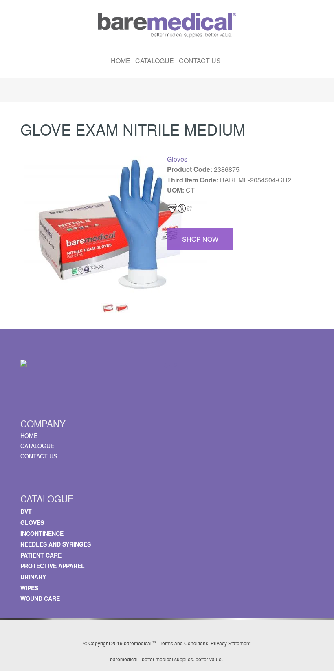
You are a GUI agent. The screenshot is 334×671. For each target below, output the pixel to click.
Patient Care (41, 555)
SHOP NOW (200, 239)
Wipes (29, 588)
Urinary (33, 577)
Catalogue (154, 60)
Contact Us (200, 60)
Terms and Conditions (184, 643)
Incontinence (42, 533)
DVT (26, 511)
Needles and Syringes (55, 544)
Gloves (177, 159)
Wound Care (40, 598)
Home (120, 60)
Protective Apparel (52, 566)
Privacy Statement (230, 643)
